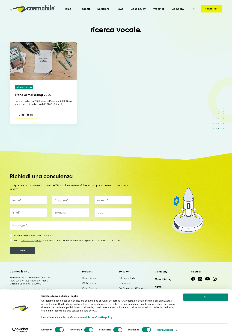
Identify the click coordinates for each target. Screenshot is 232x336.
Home (67, 8)
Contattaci (211, 8)
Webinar (158, 8)
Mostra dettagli (165, 329)
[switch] (88, 330)
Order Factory (89, 288)
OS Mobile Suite (127, 278)
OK (206, 297)
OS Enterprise (89, 283)
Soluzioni (103, 8)
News (119, 8)
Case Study (138, 8)
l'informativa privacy (31, 240)
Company (178, 8)
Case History (163, 279)
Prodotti (84, 8)
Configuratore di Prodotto (132, 288)
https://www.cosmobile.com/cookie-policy (87, 317)
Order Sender (89, 278)
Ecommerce (125, 283)
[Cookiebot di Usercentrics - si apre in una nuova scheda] (20, 329)
